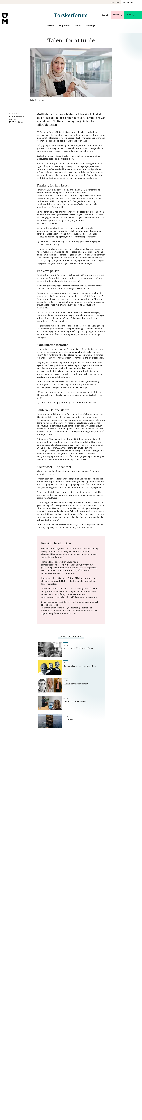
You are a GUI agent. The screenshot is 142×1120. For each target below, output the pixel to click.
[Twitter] (22, 122)
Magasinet (64, 25)
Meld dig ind (131, 15)
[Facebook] (16, 122)
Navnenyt (90, 25)
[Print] (10, 122)
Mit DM (116, 15)
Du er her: (115, 2)
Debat (78, 25)
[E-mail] (13, 122)
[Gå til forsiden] (71, 16)
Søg (103, 15)
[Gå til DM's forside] (5, 18)
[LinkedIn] (19, 122)
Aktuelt (50, 25)
